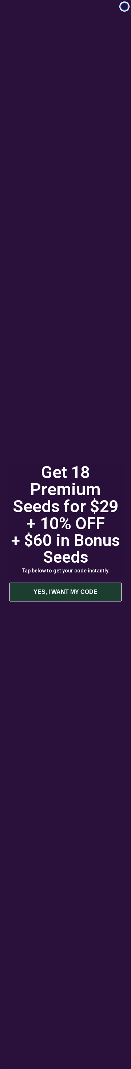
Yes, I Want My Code (65, 592)
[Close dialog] (124, 6)
